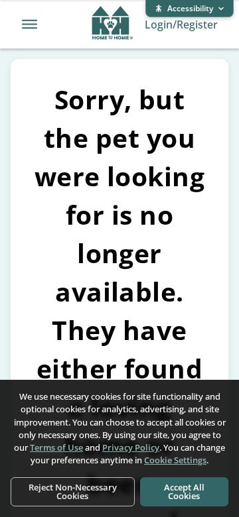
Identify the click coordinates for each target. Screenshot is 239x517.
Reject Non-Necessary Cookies (73, 491)
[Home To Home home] (112, 24)
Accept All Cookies (184, 491)
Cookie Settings (175, 460)
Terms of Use (56, 447)
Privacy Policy (130, 447)
